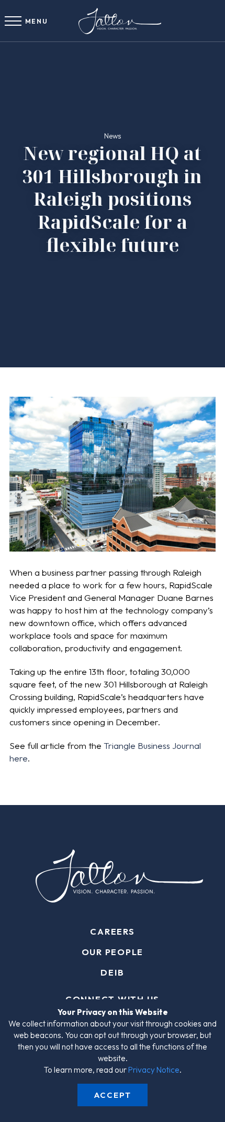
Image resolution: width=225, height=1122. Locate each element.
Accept (112, 1095)
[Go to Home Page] (112, 20)
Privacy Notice (153, 1070)
